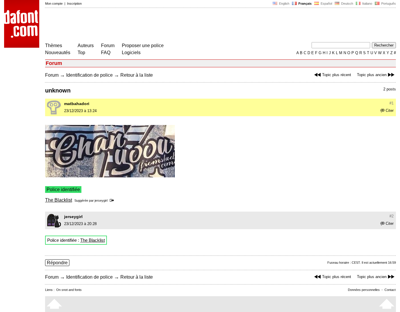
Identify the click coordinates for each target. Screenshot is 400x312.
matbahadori (76, 103)
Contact (390, 290)
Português (388, 3)
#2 (391, 216)
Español (326, 3)
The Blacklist (58, 200)
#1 (391, 103)
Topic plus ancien (372, 75)
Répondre (57, 262)
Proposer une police (143, 45)
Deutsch (346, 3)
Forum (107, 45)
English (283, 3)
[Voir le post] (113, 200)
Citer (390, 110)
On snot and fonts (69, 290)
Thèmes (53, 45)
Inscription (74, 3)
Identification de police (89, 75)
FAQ (105, 52)
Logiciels (131, 52)
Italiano (366, 3)
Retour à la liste (136, 75)
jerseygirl (101, 200)
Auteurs (86, 45)
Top (81, 52)
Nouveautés (57, 52)
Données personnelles (364, 290)
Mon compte (54, 3)
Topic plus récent (336, 75)
